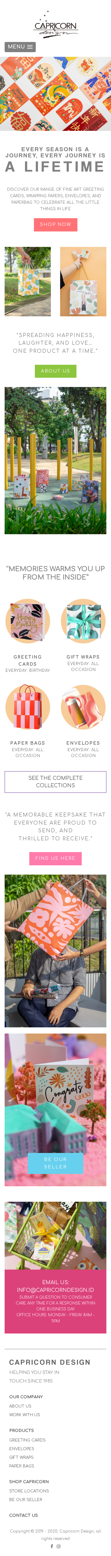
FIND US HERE (55, 858)
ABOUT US (55, 371)
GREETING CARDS (27, 1440)
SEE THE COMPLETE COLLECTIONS (55, 782)
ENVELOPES (21, 1449)
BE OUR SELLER (55, 1163)
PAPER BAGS (21, 1466)
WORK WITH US (24, 1415)
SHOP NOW (55, 224)
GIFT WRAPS (21, 1457)
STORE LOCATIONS (29, 1491)
